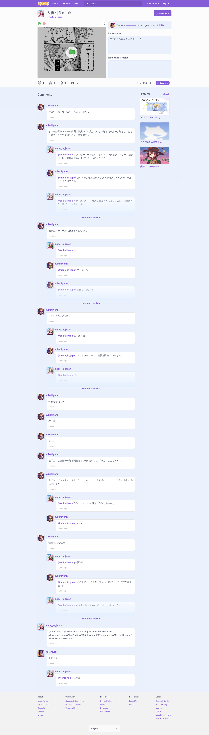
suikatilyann (52, 105)
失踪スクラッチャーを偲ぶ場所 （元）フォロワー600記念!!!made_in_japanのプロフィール (152, 166)
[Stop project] (44, 23)
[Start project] (40, 23)
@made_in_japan (67, 177)
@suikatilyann (65, 154)
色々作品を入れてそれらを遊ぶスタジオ (152, 142)
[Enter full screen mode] (103, 23)
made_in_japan (55, 17)
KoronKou (131, 25)
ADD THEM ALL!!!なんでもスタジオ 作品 (152, 117)
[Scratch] (43, 3)
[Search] (87, 3)
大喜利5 (160, 25)
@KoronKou (64, 677)
